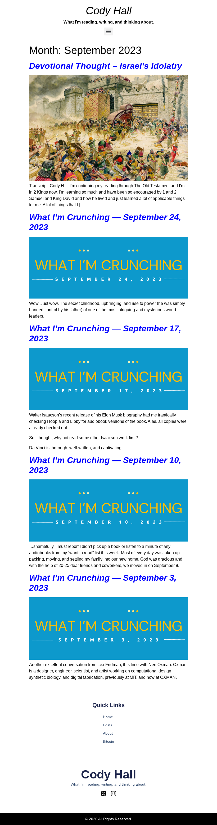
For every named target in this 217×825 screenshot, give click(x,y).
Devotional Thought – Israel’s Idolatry (105, 66)
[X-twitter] (103, 793)
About (108, 733)
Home (108, 717)
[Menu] (108, 31)
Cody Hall (109, 10)
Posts (107, 725)
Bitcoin (108, 741)
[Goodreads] (113, 793)
